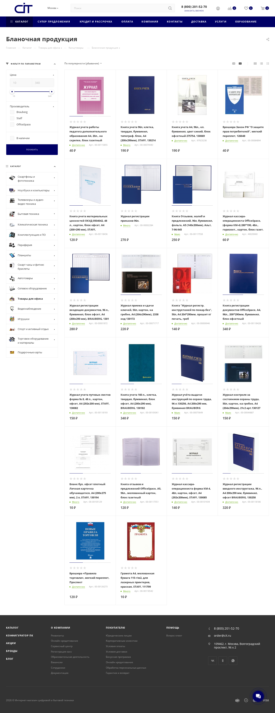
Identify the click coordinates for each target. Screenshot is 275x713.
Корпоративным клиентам (122, 640)
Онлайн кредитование (64, 640)
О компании (60, 627)
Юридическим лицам (119, 635)
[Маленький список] (234, 63)
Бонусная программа (118, 657)
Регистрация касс (61, 651)
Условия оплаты (115, 646)
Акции (11, 643)
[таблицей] (267, 63)
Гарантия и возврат (117, 673)
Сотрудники (58, 667)
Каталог (12, 627)
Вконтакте (212, 660)
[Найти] (170, 8)
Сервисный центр (61, 646)
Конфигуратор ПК (19, 635)
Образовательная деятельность (70, 657)
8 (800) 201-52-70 (194, 7)
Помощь (173, 627)
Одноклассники (222, 660)
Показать (32, 149)
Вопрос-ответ (174, 635)
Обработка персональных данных (126, 667)
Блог (9, 659)
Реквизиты (57, 635)
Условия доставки (116, 651)
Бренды (12, 651)
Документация (59, 673)
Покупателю (115, 627)
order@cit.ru (222, 635)
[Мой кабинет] (218, 8)
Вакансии (57, 662)
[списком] (261, 63)
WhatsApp (233, 660)
